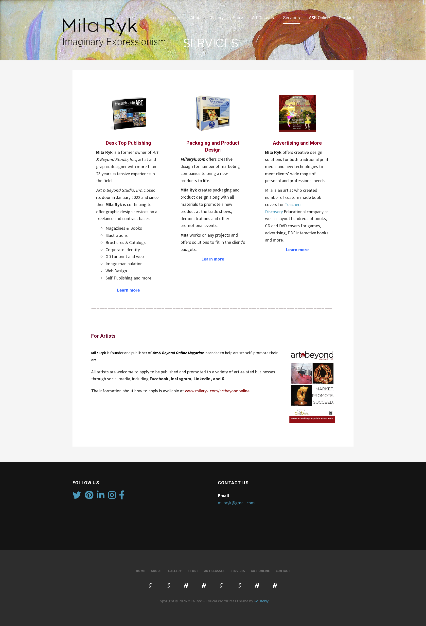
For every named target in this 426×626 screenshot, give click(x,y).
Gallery (217, 17)
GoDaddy (261, 600)
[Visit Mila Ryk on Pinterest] (89, 497)
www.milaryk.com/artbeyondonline (217, 391)
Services (291, 17)
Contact (346, 17)
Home (175, 17)
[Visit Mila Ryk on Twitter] (76, 497)
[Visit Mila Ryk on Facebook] (122, 497)
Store (238, 17)
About (196, 17)
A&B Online (319, 17)
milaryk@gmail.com (236, 502)
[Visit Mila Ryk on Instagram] (112, 497)
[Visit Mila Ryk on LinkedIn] (101, 497)
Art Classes (263, 17)
